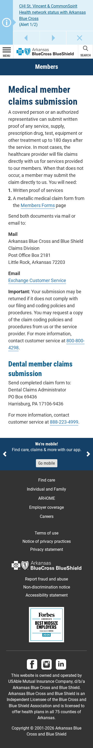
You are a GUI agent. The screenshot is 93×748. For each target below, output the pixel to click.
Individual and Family (46, 489)
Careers (46, 516)
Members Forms (38, 205)
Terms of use (46, 533)
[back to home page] (45, 51)
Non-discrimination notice (46, 587)
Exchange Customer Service (37, 280)
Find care (46, 480)
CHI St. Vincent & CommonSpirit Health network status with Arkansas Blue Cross (52, 12)
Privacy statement (46, 549)
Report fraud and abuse (46, 579)
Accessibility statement (47, 595)
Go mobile (46, 463)
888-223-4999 (64, 422)
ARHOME (46, 498)
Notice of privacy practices (46, 541)
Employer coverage (46, 507)
